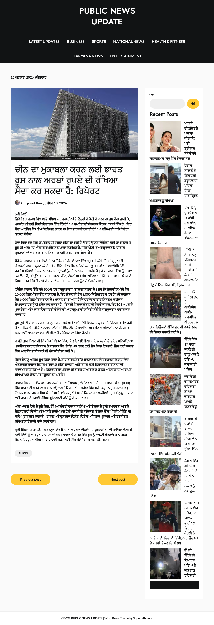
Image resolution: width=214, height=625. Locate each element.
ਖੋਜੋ (151, 95)
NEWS (23, 453)
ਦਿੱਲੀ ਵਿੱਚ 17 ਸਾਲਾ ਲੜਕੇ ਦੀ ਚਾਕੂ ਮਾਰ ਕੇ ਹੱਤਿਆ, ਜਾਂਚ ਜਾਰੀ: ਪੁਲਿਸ (191, 354)
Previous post (30, 479)
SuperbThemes (143, 618)
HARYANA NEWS (88, 55)
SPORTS (99, 41)
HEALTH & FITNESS (168, 41)
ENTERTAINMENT (126, 55)
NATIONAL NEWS (128, 41)
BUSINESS (76, 41)
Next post (118, 479)
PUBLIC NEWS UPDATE (107, 16)
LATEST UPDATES (44, 41)
